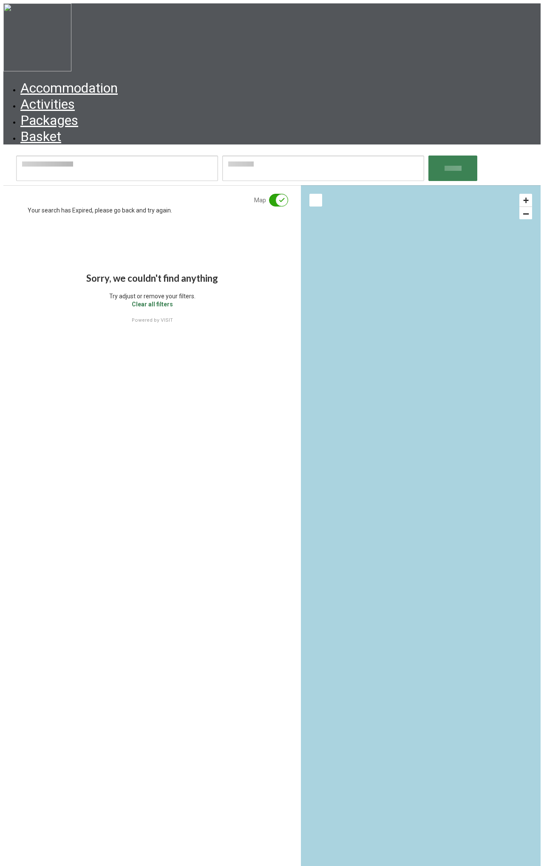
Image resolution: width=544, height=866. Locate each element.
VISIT (167, 320)
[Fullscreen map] (315, 200)
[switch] (273, 200)
